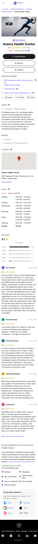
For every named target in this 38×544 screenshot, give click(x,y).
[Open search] (3, 3)
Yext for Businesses (8, 531)
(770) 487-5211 (9, 89)
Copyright (24, 531)
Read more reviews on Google (13, 436)
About (18, 531)
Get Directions (7, 182)
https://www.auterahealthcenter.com (17, 93)
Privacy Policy (33, 531)
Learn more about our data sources (22, 462)
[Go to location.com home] (19, 3)
